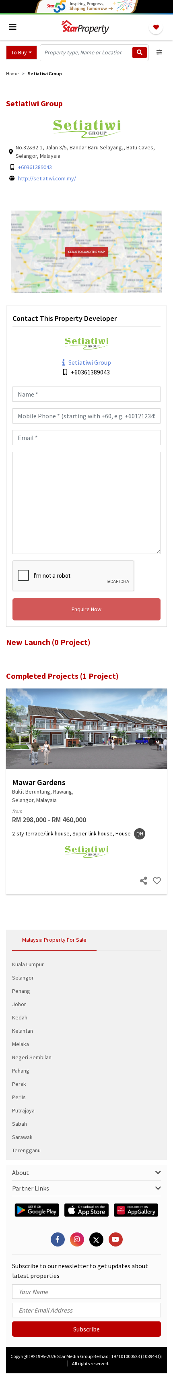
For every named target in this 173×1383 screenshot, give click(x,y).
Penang (21, 990)
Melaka (20, 1044)
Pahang (20, 1070)
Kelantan (22, 1030)
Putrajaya (23, 1110)
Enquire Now (86, 609)
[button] (21, 52)
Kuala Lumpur (28, 964)
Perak (19, 1083)
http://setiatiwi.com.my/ (47, 178)
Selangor (23, 977)
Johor (19, 1004)
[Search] (139, 52)
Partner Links (30, 1188)
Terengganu (26, 1150)
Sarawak (22, 1137)
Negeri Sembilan (31, 1057)
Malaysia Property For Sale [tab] (54, 939)
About (20, 1172)
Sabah (19, 1123)
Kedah (19, 1017)
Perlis (19, 1097)
